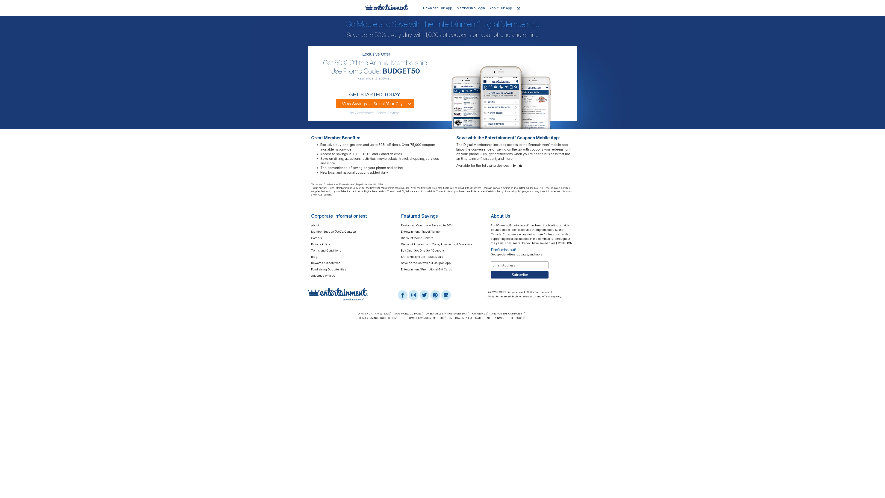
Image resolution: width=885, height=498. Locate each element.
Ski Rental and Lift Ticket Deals (422, 256)
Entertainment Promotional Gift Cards (426, 269)
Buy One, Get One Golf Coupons (423, 250)
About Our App (501, 8)
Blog (314, 256)
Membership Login (471, 8)
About (315, 225)
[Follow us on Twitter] (424, 294)
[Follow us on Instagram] (413, 294)
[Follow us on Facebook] (403, 294)
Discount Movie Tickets (417, 238)
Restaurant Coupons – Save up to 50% (427, 225)
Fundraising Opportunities (328, 269)
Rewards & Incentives (325, 263)
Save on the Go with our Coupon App (426, 263)
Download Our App (437, 8)
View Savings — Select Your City (372, 103)
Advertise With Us (323, 275)
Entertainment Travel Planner (421, 231)
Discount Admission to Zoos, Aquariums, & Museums (436, 244)
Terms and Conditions (326, 250)
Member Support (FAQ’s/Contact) (333, 231)
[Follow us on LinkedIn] (446, 294)
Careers (316, 238)
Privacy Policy (320, 244)
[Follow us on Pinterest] (435, 294)
